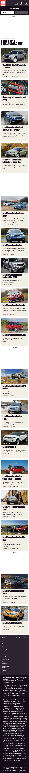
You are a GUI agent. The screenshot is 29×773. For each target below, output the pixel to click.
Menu (26, 4)
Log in (21, 4)
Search (16, 4)
